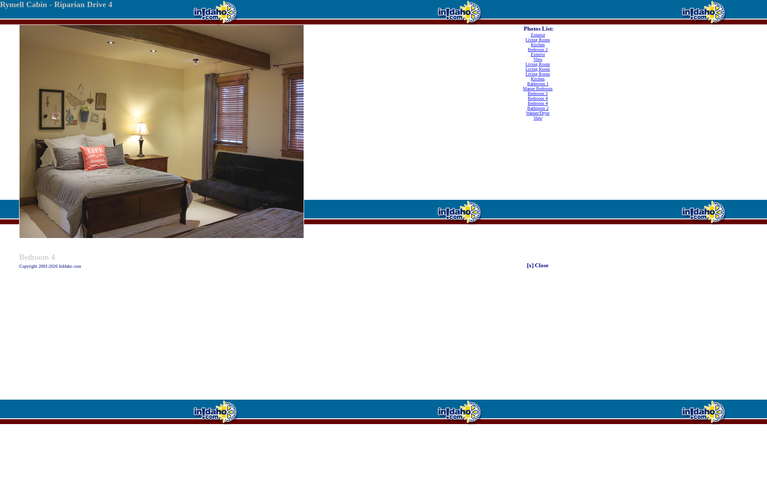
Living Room (538, 39)
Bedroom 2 (538, 49)
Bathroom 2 (538, 108)
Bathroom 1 (538, 83)
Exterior (538, 34)
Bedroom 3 (538, 93)
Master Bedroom (538, 88)
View (538, 59)
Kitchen (538, 44)
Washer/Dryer (538, 113)
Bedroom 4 (538, 98)
